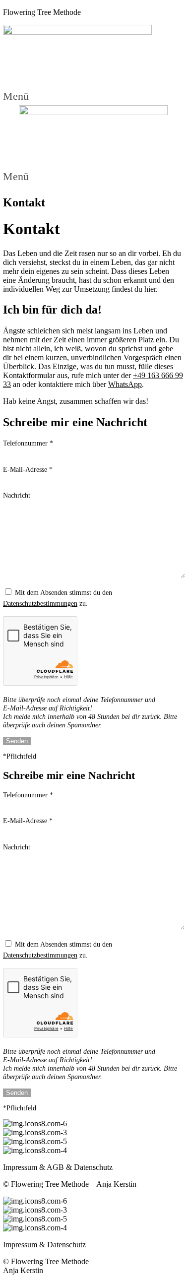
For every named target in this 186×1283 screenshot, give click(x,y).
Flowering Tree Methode (42, 12)
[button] (93, 94)
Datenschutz (93, 1167)
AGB (55, 1167)
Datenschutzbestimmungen (40, 603)
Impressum (20, 1167)
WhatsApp (125, 384)
